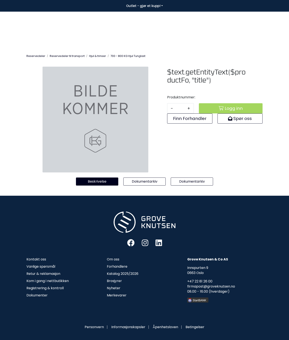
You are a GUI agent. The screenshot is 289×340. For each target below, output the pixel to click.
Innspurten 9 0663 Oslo (197, 270)
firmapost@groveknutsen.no (211, 286)
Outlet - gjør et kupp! (143, 6)
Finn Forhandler (189, 118)
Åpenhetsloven (165, 327)
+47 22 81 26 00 (199, 281)
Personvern (94, 327)
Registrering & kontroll (45, 288)
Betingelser (195, 327)
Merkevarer (117, 295)
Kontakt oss (36, 259)
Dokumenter (37, 295)
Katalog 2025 (118, 273)
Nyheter (113, 288)
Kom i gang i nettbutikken (47, 280)
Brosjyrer (114, 280)
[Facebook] (131, 242)
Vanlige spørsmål (40, 266)
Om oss (113, 259)
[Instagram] (145, 242)
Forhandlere (117, 266)
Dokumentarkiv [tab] (144, 181)
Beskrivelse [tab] (97, 181)
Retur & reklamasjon (43, 273)
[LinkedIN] (159, 242)
